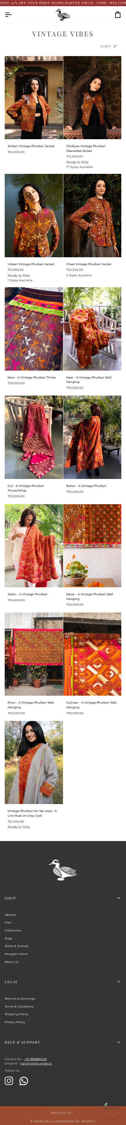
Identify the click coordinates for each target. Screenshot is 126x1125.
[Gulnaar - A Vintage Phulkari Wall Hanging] (92, 654)
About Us (11, 962)
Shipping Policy (16, 1014)
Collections (13, 930)
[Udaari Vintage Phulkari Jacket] (34, 215)
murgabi (42, 1121)
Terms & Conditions (19, 1006)
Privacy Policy (15, 1022)
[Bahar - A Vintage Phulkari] (92, 437)
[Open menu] (13, 14)
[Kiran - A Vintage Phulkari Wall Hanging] (34, 654)
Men (8, 922)
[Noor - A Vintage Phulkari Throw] (34, 329)
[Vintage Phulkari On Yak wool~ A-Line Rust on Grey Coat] (34, 762)
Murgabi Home (16, 954)
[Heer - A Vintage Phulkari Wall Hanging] (92, 329)
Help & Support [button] (22, 1042)
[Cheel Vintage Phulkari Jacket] (92, 215)
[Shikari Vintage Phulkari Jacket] (34, 97)
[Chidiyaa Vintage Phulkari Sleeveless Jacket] (92, 97)
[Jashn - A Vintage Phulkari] (34, 546)
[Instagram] (9, 1081)
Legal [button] (11, 981)
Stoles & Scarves (16, 946)
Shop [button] (10, 898)
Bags (8, 938)
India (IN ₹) (61, 1113)
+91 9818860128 (35, 1059)
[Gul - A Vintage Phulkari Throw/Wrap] (34, 437)
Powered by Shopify (77, 1121)
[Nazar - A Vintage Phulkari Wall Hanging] (92, 546)
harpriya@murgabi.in (36, 1063)
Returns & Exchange (20, 998)
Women (10, 915)
